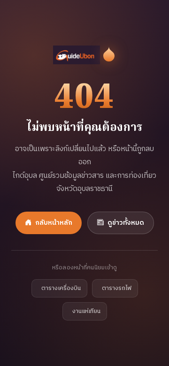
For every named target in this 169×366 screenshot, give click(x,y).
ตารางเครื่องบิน (61, 288)
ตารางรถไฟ (116, 288)
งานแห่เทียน (86, 311)
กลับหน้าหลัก (53, 223)
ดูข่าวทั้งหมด (126, 223)
